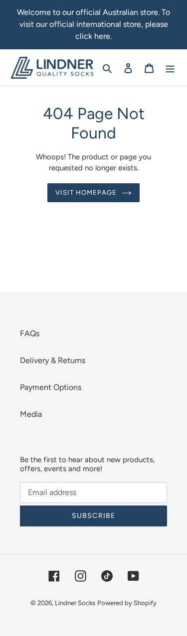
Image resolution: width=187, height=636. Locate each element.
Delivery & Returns (52, 360)
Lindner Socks (75, 603)
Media (31, 414)
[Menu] (170, 68)
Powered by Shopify (127, 603)
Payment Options (50, 387)
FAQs (29, 333)
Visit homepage (86, 192)
